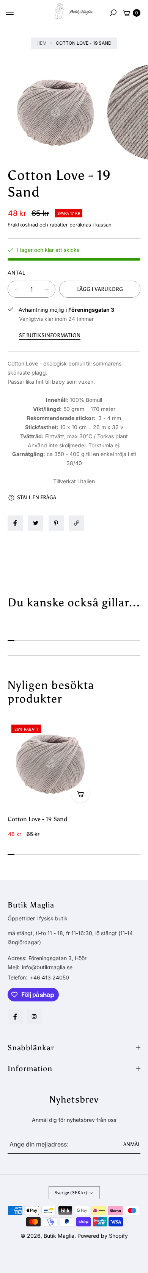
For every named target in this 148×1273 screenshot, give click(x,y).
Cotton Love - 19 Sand (37, 819)
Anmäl (131, 1144)
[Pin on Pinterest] (56, 523)
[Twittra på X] (35, 523)
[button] (113, 13)
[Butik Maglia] (74, 11)
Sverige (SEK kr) (71, 1192)
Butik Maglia (59, 1235)
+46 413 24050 (49, 977)
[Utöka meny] (10, 13)
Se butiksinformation (49, 335)
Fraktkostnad (23, 225)
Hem (41, 43)
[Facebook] (15, 1016)
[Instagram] (34, 1016)
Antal (16, 272)
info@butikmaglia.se (46, 967)
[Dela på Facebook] (15, 523)
